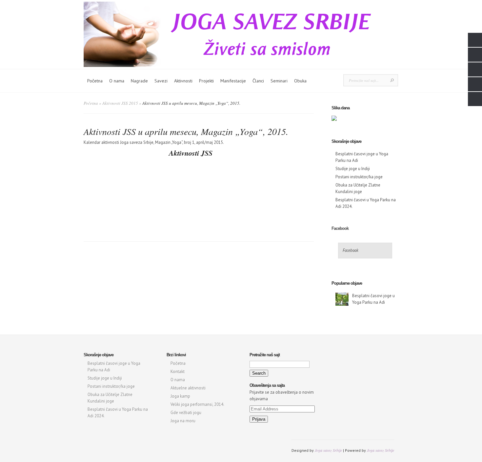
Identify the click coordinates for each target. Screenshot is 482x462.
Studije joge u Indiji (352, 168)
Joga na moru (183, 421)
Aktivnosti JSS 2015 (120, 103)
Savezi (161, 81)
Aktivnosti (183, 81)
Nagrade (139, 81)
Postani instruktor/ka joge (359, 177)
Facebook (340, 228)
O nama (116, 81)
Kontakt (178, 371)
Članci (258, 81)
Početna (95, 81)
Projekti (206, 81)
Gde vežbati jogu (186, 412)
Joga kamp (180, 396)
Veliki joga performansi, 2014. (197, 404)
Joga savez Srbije (328, 450)
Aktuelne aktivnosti (188, 388)
